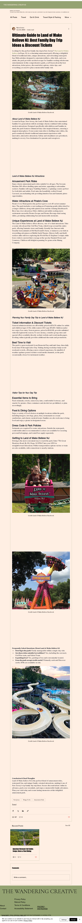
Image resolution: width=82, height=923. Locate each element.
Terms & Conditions (22, 905)
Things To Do (26, 800)
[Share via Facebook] (13, 811)
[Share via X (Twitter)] (18, 811)
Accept (73, 920)
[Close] (79, 919)
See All (67, 825)
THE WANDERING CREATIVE (15, 5)
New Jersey (16, 800)
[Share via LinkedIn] (23, 811)
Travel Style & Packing (52, 17)
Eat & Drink (34, 17)
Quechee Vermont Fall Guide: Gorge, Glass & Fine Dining (23, 850)
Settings (64, 920)
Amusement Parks (39, 800)
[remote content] (41, 158)
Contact (3, 908)
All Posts (13, 17)
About (2, 906)
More (67, 17)
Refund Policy (19, 902)
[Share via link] (28, 811)
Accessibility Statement (23, 908)
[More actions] (69, 29)
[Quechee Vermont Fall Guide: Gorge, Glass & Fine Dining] (24, 837)
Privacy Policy (20, 899)
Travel (23, 17)
